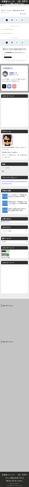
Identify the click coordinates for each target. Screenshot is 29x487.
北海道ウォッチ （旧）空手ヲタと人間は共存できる (15, 2)
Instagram (14, 88)
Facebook (9, 88)
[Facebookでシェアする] (12, 20)
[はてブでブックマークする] (17, 20)
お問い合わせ (6, 221)
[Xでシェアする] (6, 20)
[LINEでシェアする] (22, 20)
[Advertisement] (14, 112)
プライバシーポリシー (14, 483)
